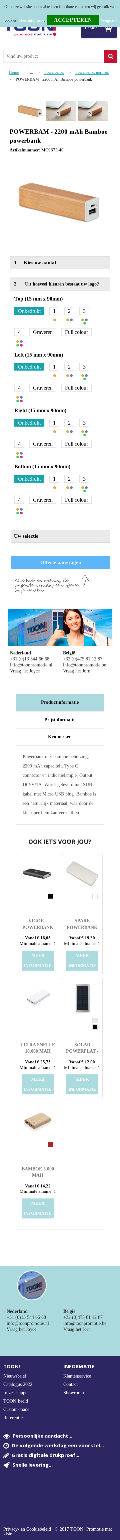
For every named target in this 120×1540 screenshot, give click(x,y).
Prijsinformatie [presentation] (59, 719)
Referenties (13, 1417)
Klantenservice (77, 1376)
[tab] (60, 702)
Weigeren (108, 20)
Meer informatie (31, 20)
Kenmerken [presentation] (60, 736)
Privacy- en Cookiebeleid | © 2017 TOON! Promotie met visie (57, 1531)
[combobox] (53, 56)
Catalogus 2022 (17, 1384)
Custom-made (16, 1409)
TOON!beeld (15, 1401)
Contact (70, 1384)
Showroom (73, 1392)
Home (14, 72)
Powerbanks (54, 72)
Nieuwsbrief (14, 1376)
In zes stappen (16, 1392)
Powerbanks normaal (92, 72)
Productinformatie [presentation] (60, 702)
